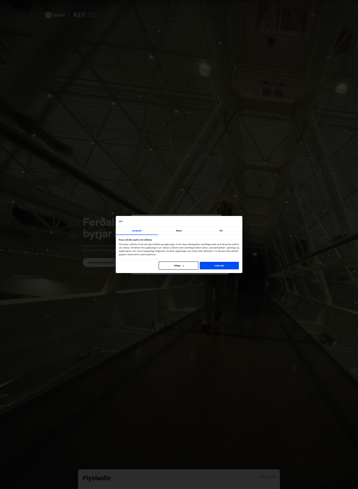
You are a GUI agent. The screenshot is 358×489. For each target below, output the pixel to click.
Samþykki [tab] (137, 230)
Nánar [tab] (179, 230)
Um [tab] (221, 230)
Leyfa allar (219, 265)
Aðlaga (177, 265)
